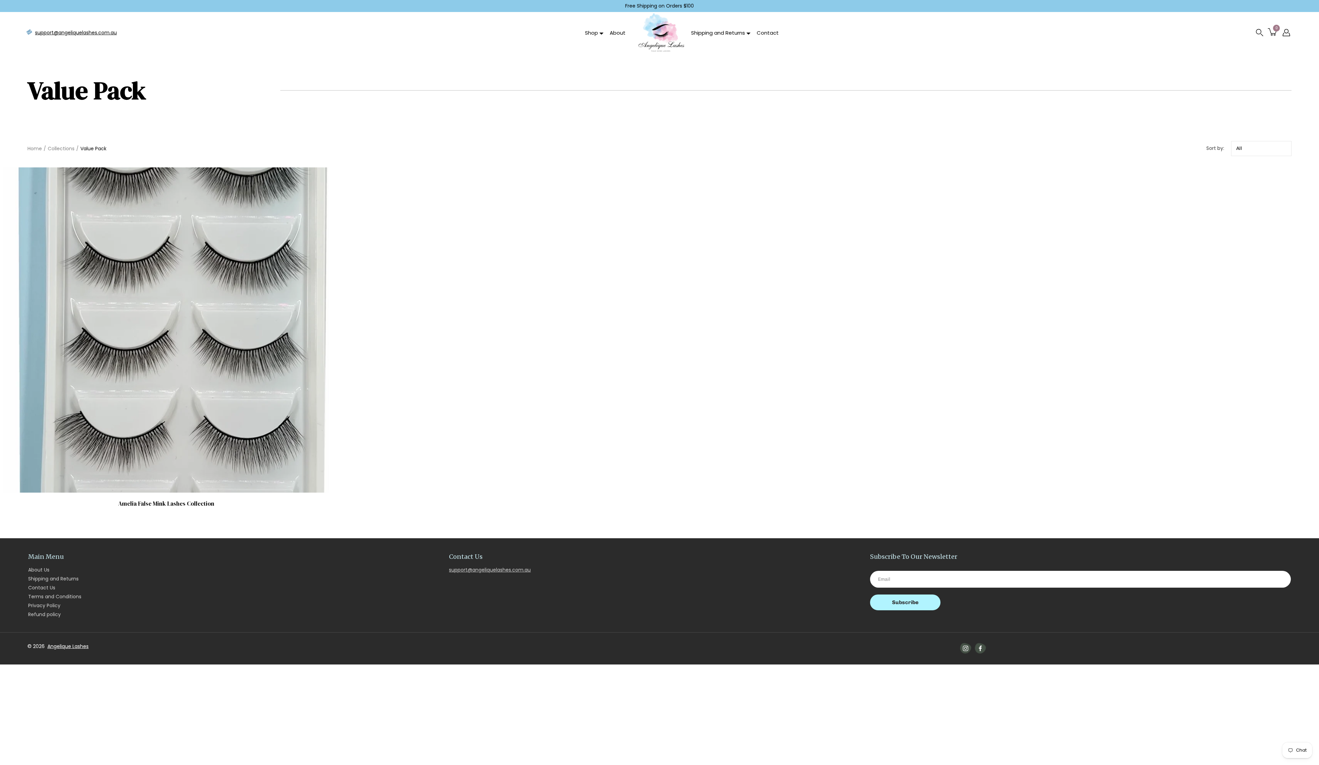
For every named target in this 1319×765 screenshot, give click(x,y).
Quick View (166, 329)
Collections (61, 148)
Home (34, 148)
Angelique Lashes (68, 646)
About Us (38, 569)
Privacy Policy (44, 605)
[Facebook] (980, 648)
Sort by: (1215, 148)
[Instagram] (965, 648)
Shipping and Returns (718, 32)
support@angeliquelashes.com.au (76, 32)
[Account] (1286, 32)
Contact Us (41, 587)
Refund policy (44, 614)
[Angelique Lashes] (660, 32)
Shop (591, 32)
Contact (768, 32)
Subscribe (905, 602)
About (617, 32)
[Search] (1259, 32)
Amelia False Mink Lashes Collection (166, 503)
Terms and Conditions (54, 596)
